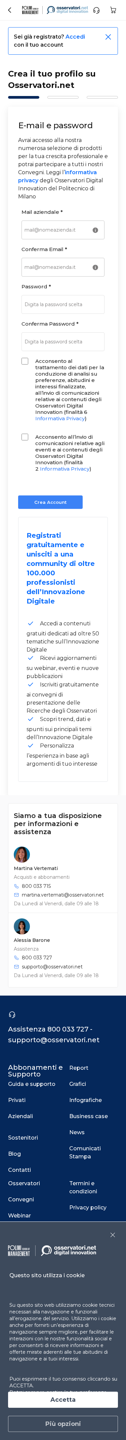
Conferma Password (50, 324)
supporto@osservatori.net (52, 967)
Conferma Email (44, 249)
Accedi (75, 37)
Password (36, 286)
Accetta (63, 1399)
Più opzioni (63, 1424)
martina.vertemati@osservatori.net (63, 895)
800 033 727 (37, 958)
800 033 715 (36, 886)
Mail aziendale (42, 212)
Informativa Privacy (60, 418)
